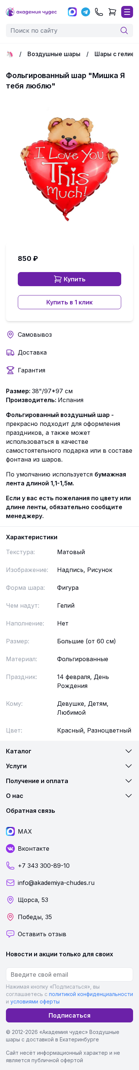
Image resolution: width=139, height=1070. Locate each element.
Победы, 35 (35, 917)
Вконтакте (33, 848)
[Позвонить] (99, 11)
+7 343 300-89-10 (44, 865)
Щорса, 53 (33, 899)
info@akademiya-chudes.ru (56, 882)
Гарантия (31, 370)
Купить (75, 279)
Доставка (32, 352)
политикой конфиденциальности (91, 994)
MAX (25, 831)
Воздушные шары (53, 54)
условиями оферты (35, 1001)
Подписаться (69, 1015)
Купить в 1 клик (69, 302)
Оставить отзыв (42, 934)
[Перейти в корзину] (112, 11)
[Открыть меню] (127, 12)
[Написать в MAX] (72, 11)
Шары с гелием (117, 54)
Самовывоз (35, 334)
